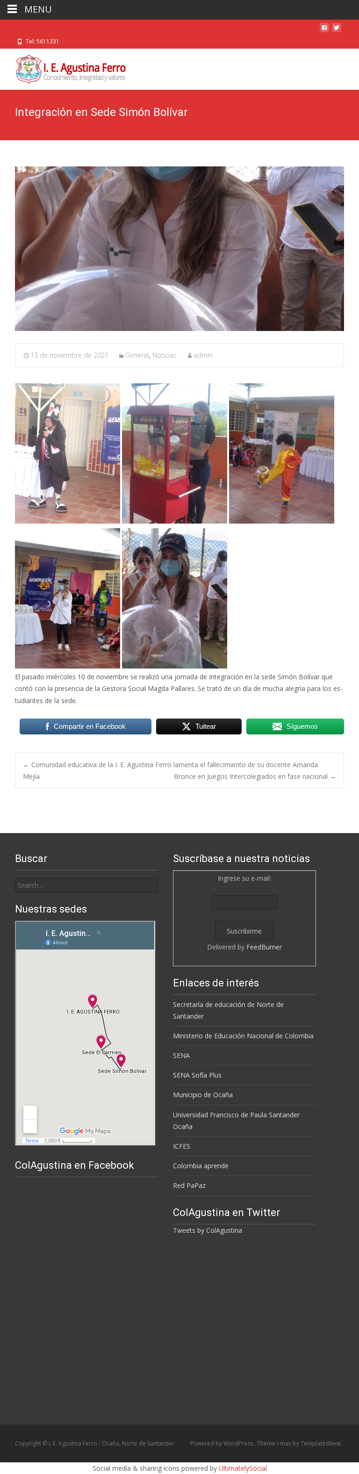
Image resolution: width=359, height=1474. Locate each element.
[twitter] (336, 31)
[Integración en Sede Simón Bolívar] (179, 248)
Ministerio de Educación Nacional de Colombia (243, 1035)
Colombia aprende (201, 1165)
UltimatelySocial (243, 1468)
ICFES (181, 1146)
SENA (181, 1055)
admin (203, 355)
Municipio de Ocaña (203, 1094)
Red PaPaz (189, 1185)
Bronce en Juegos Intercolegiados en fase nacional (255, 776)
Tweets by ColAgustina (207, 1230)
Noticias (164, 355)
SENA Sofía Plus (197, 1075)
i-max (285, 1443)
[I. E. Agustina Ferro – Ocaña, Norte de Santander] (63, 67)
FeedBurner (264, 946)
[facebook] (324, 31)
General (137, 355)
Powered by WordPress (222, 1443)
